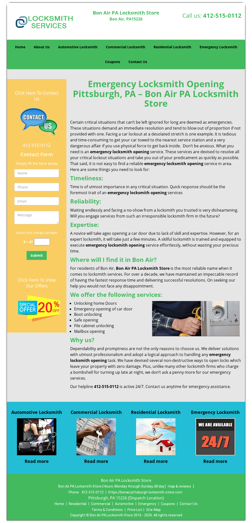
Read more (37, 461)
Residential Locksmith (172, 47)
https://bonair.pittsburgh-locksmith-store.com (145, 492)
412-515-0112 (222, 15)
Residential (77, 504)
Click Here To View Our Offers (37, 283)
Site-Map (153, 510)
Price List (134, 510)
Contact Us (137, 61)
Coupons (112, 61)
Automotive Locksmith (77, 47)
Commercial (100, 504)
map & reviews (180, 486)
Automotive (124, 504)
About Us (42, 47)
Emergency (147, 504)
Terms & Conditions (107, 510)
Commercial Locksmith (125, 47)
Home (20, 47)
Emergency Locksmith (218, 47)
